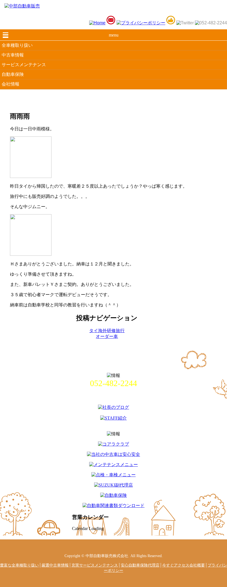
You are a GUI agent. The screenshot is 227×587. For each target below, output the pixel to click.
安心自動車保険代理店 (140, 565)
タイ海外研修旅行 (107, 330)
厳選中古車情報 (55, 565)
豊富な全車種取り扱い (19, 565)
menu (113, 35)
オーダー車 (107, 336)
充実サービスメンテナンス (94, 565)
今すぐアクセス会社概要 (183, 565)
